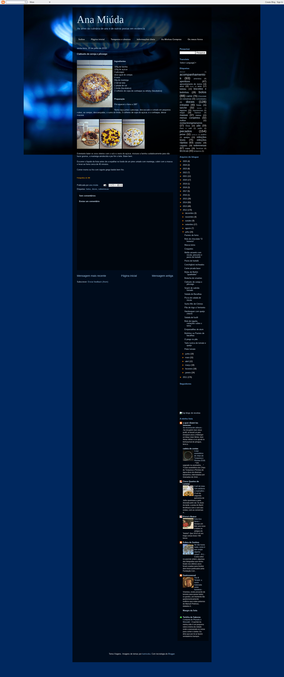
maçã (182, 113)
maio (187, 357)
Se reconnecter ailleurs (192, 428)
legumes (183, 110)
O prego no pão (191, 339)
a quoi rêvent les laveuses (190, 424)
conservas (187, 99)
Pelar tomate (189, 349)
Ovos (187, 126)
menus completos (190, 118)
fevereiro (189, 369)
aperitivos (185, 81)
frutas (198, 105)
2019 (185, 184)
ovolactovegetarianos (191, 123)
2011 (185, 377)
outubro (188, 221)
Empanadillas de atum (194, 329)
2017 (185, 191)
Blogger (171, 654)
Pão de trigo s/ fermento (194, 307)
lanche (183, 107)
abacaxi (182, 72)
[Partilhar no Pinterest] (121, 185)
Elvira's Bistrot (189, 517)
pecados (186, 131)
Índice (82, 39)
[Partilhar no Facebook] (118, 185)
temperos (197, 151)
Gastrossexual (189, 575)
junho (187, 354)
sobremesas (103, 189)
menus (198, 115)
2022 (185, 172)
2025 (185, 161)
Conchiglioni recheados (194, 265)
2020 (185, 180)
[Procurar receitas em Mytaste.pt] (190, 413)
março (188, 365)
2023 (185, 169)
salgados (183, 145)
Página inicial (98, 39)
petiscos (194, 134)
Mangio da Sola (190, 610)
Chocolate (202, 96)
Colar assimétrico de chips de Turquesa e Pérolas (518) (199, 456)
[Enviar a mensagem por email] (110, 185)
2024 (185, 165)
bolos (88, 189)
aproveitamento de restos (191, 84)
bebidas (183, 89)
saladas (198, 143)
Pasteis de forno (191, 235)
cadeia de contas (190, 448)
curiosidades (201, 99)
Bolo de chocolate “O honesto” (193, 240)
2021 (185, 176)
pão (199, 125)
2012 (185, 210)
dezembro (189, 213)
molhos (183, 120)
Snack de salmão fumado (191, 289)
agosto (188, 228)
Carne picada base (192, 268)
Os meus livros (195, 39)
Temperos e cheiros (121, 39)
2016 (185, 195)
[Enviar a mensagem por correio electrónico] (105, 185)
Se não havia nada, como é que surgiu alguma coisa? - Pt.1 (199, 549)
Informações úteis (146, 39)
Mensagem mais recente (91, 275)
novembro (189, 217)
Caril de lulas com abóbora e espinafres (199, 488)
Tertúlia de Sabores (192, 617)
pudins (203, 134)
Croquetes (188, 249)
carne (189, 96)
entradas (184, 105)
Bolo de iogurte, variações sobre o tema (193, 323)
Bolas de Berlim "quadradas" (191, 273)
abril (187, 361)
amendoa (197, 79)
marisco (198, 113)
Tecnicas (199, 148)
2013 (185, 206)
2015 (185, 199)
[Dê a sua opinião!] (112, 185)
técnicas (184, 151)
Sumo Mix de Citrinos (193, 304)
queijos (187, 137)
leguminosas (198, 110)
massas (184, 115)
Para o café (186, 128)
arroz (182, 86)
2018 (185, 187)
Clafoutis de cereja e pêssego (193, 283)
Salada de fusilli (191, 317)
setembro (189, 224)
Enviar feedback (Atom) (98, 282)
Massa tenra (189, 245)
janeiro (188, 372)
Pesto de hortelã (191, 261)
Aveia (192, 86)
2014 (185, 202)
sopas (187, 148)
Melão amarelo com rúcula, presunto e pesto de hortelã (193, 254)
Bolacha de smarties (193, 278)
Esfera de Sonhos (191, 542)
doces (94, 189)
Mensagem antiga (162, 275)
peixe (182, 134)
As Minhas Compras (171, 39)
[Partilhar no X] (115, 185)
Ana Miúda (100, 19)
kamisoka (146, 654)
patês (200, 128)
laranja (199, 108)
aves (200, 86)
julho (187, 232)
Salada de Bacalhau (193, 294)
